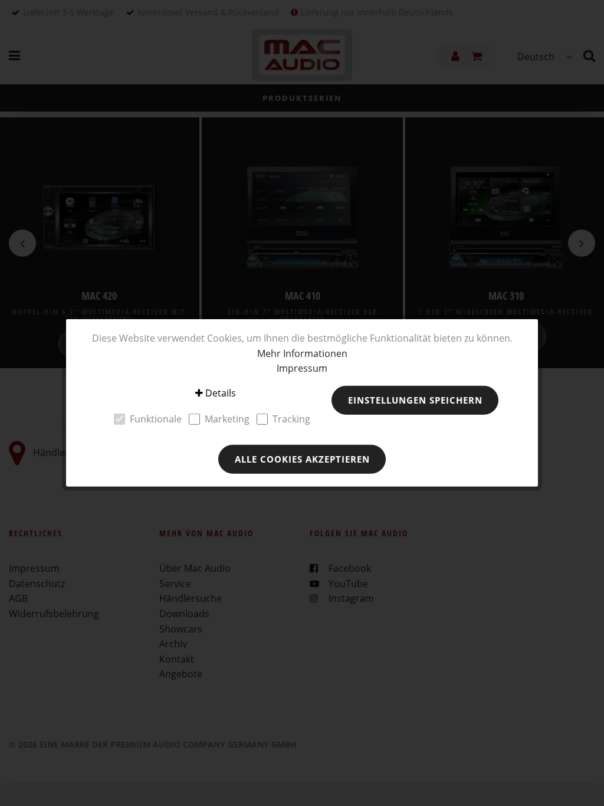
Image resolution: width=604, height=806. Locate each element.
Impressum (302, 368)
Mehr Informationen (302, 352)
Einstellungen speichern (415, 400)
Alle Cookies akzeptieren (302, 459)
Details (220, 392)
